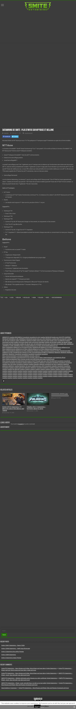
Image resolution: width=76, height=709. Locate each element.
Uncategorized (28, 133)
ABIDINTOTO (6, 337)
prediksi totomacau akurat (21, 342)
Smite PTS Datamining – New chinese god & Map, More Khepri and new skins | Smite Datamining (29, 668)
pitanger (6, 133)
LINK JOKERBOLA (21, 339)
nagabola (12, 340)
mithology (26, 297)
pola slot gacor (46, 344)
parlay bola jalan (44, 340)
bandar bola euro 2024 (39, 339)
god (6, 297)
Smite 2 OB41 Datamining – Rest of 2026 (13, 645)
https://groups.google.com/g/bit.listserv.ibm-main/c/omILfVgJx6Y (35, 359)
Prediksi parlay (36, 340)
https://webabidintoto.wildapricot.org (59, 347)
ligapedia (36, 364)
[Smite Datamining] (38, 6)
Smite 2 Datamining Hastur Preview (11, 657)
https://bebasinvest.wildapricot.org (51, 349)
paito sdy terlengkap (36, 344)
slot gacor (54, 364)
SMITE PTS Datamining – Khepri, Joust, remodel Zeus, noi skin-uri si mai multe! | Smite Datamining (29, 683)
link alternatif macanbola (57, 361)
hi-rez (12, 297)
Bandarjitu (22, 366)
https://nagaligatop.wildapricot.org (12, 347)
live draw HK (25, 347)
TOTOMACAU (61, 340)
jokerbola (29, 340)
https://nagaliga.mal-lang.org (49, 351)
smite (47, 297)
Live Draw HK (63, 339)
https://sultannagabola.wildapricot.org (13, 351)
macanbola (26, 337)
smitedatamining (57, 297)
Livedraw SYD (55, 339)
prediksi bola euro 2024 (38, 366)
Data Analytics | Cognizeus (9, 688)
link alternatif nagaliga (18, 369)
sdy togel (7, 340)
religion (40, 297)
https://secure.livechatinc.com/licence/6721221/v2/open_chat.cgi (21, 357)
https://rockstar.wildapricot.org (29, 345)
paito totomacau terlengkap (36, 342)
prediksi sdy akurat (25, 344)
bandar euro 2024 (57, 337)
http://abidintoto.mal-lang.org (32, 351)
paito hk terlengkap (14, 344)
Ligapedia (54, 366)
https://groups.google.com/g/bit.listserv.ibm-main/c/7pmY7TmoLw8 (21, 361)
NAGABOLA (12, 339)
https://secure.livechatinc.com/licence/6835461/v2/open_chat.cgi (21, 356)
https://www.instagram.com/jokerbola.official (52, 357)
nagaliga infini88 (42, 373)
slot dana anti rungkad (57, 344)
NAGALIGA (48, 337)
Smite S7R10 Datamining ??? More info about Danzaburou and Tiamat (13, 408)
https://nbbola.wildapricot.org (32, 349)
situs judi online (11, 364)
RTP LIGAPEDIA (66, 337)
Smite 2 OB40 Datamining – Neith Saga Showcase (15, 648)
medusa (18, 297)
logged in (21, 424)
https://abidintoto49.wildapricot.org (39, 347)
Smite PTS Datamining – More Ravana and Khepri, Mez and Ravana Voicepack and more (44, 688)
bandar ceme (53, 340)
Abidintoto (48, 339)
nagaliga (12, 337)
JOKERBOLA (5, 345)
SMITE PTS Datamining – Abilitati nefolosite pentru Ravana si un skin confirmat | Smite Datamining (29, 678)
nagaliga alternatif (19, 367)
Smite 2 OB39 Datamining (8, 654)
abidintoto (30, 362)
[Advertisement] (38, 27)
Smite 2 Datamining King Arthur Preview (12, 651)
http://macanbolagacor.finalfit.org (38, 352)
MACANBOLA (19, 337)
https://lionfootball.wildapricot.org (48, 345)
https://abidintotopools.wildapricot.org (13, 349)
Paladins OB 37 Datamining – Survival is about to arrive (36, 408)
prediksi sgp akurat (62, 342)
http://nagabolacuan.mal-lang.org (19, 352)
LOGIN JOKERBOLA (20, 340)
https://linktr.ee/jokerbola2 (9, 359)
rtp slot (38, 337)
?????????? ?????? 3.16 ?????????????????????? (60, 395)
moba (34, 297)
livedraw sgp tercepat (51, 342)
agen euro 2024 (45, 361)
